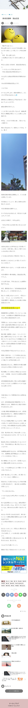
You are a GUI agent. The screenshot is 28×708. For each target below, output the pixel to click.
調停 (4, 585)
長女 (13, 585)
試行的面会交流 (20, 583)
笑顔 (8, 583)
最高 (4, 583)
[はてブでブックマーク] (12, 595)
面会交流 (23, 585)
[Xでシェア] (3, 595)
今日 (8, 581)
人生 (4, 581)
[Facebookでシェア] (8, 595)
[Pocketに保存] (16, 595)
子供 (16, 581)
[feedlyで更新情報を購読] (9, 606)
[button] (25, 595)
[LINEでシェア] (20, 595)
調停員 (8, 585)
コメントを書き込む (14, 691)
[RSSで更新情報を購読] (19, 606)
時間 (25, 581)
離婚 (18, 585)
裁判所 (13, 583)
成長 (21, 581)
